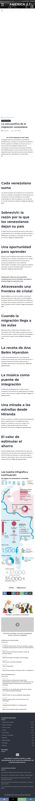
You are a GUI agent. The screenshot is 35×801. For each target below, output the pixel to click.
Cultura (4, 730)
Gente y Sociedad (7, 724)
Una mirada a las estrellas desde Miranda (15, 409)
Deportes (4, 737)
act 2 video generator (6, 786)
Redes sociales (6, 740)
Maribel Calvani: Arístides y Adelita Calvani (21, 775)
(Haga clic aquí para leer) (15, 269)
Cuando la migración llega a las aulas (16, 320)
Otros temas (5, 732)
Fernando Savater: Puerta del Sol (22, 772)
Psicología (4, 743)
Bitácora (4, 745)
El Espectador (5, 130)
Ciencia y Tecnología (7, 735)
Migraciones (22, 587)
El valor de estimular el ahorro (11, 441)
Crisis (12, 587)
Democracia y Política (8, 722)
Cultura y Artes (10, 117)
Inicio (3, 117)
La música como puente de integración (15, 379)
